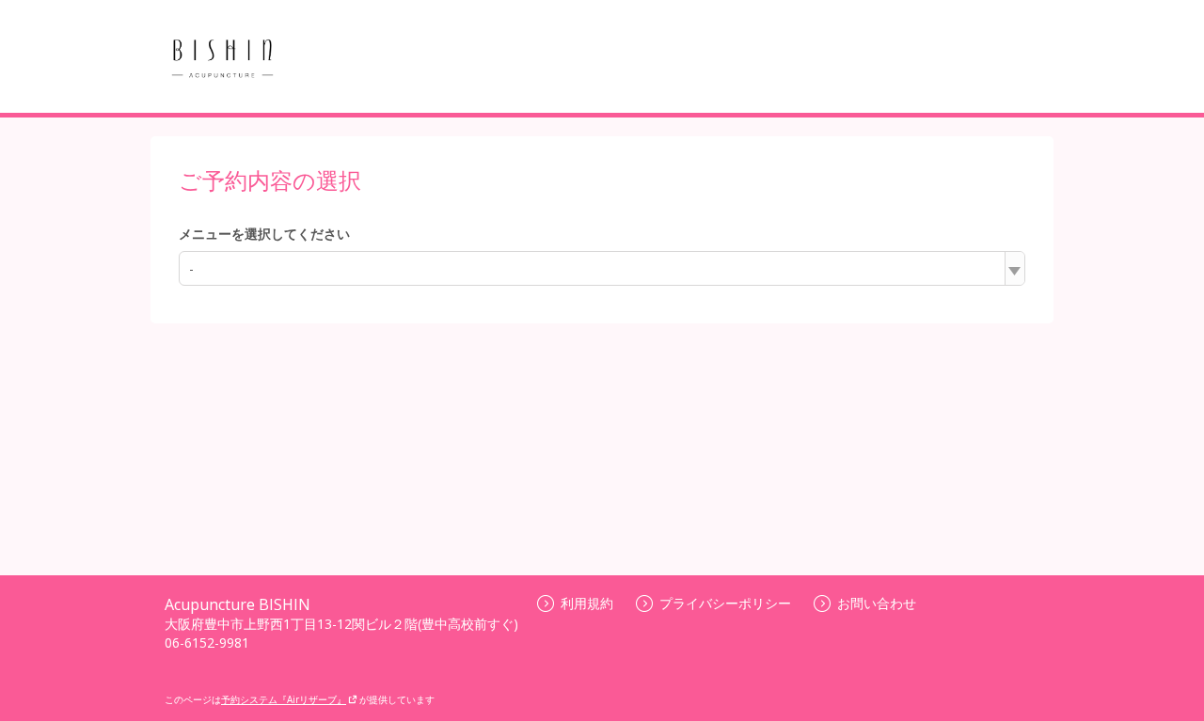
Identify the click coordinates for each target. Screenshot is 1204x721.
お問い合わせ (876, 603)
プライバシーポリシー (725, 603)
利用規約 (587, 603)
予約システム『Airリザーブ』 (283, 699)
